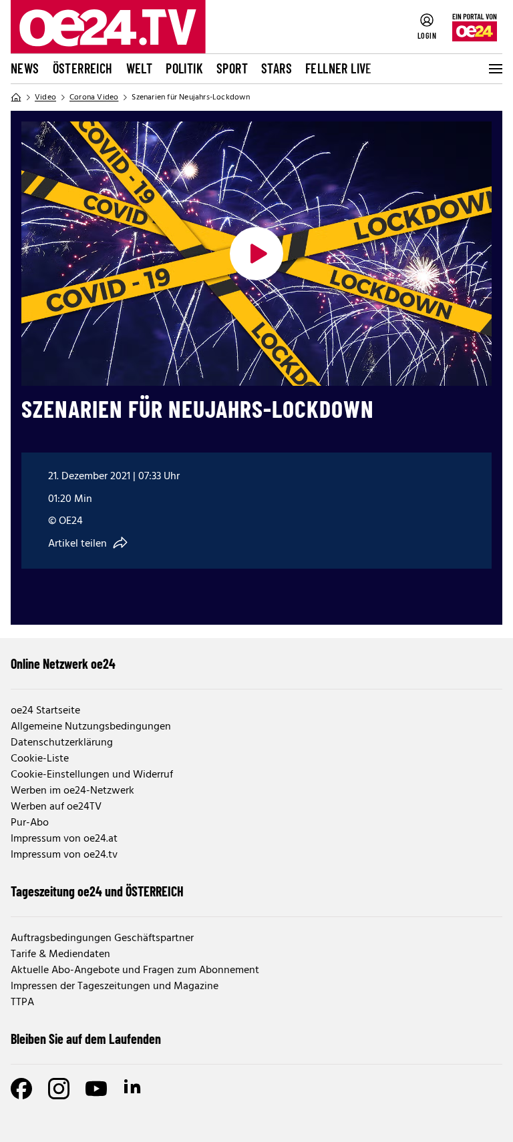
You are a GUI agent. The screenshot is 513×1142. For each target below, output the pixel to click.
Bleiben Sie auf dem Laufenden (86, 1039)
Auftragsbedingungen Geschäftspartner (102, 938)
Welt (139, 68)
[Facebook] (21, 1088)
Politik (184, 68)
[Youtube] (96, 1088)
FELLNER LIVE (338, 68)
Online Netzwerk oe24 (63, 663)
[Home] (16, 97)
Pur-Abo (30, 823)
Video (45, 97)
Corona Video (93, 97)
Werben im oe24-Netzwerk (72, 791)
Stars (276, 68)
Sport (232, 68)
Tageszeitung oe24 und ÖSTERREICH (97, 891)
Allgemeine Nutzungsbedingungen (91, 727)
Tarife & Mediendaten (60, 954)
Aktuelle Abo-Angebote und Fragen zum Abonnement (135, 970)
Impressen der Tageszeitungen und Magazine (114, 986)
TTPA (22, 1002)
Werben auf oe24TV (56, 807)
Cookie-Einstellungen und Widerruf (92, 775)
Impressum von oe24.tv (64, 855)
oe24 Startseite (45, 711)
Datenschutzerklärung (62, 743)
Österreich (83, 68)
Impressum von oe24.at (64, 839)
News (25, 68)
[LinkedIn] (133, 1088)
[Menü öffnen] (494, 69)
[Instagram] (58, 1088)
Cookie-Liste (40, 759)
